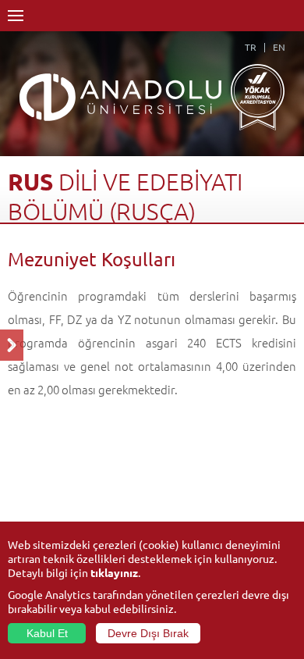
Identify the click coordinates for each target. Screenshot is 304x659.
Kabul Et (47, 633)
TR (250, 47)
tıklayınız (114, 572)
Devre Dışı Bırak (148, 633)
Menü (15, 15)
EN (279, 47)
